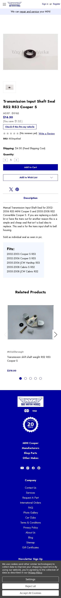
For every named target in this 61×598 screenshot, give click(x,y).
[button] (30, 177)
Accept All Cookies (30, 593)
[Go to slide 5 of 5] (40, 378)
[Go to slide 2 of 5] (25, 378)
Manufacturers (30, 448)
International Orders (30, 502)
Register (56, 4)
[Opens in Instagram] (27, 468)
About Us (30, 532)
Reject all (30, 586)
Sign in (45, 4)
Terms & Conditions (30, 522)
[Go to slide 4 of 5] (35, 378)
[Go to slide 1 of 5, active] (20, 378)
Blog (30, 537)
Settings (30, 579)
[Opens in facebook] (5, 189)
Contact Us (30, 488)
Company (30, 480)
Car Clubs (30, 517)
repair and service (29, 11)
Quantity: (8, 154)
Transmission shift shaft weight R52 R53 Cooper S (29, 359)
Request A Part (30, 498)
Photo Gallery (30, 512)
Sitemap (30, 542)
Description (30, 198)
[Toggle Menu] (4, 4)
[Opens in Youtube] (22, 468)
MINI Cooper (30, 443)
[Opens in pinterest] (17, 189)
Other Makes (30, 458)
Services (30, 493)
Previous (6, 337)
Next (56, 337)
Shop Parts (30, 453)
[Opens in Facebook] (33, 468)
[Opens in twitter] (11, 189)
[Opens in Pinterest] (39, 468)
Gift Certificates (30, 547)
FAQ (30, 507)
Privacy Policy (30, 527)
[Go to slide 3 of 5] (30, 378)
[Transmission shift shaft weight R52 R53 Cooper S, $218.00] (30, 322)
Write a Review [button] (47, 133)
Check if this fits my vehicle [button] (19, 126)
